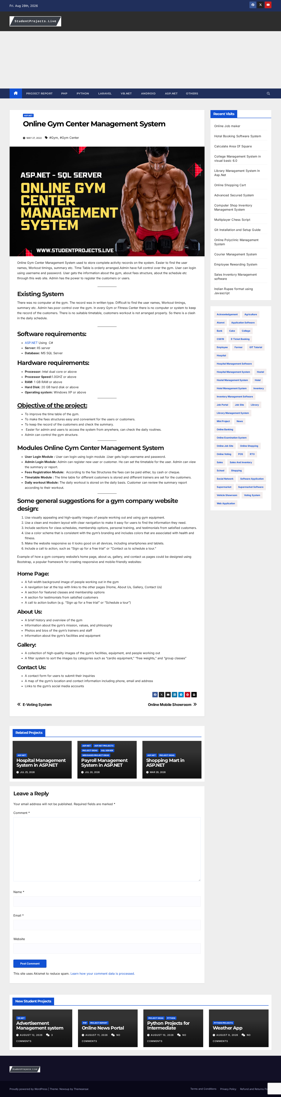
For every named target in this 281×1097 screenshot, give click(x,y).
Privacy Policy (228, 1089)
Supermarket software (250, 487)
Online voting (224, 454)
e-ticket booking (240, 339)
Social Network (225, 478)
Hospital (221, 355)
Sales (220, 462)
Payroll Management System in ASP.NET (104, 763)
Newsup (64, 1089)
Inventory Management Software (235, 396)
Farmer (239, 347)
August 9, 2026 (227, 1035)
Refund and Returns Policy (255, 1089)
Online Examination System (232, 437)
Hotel (258, 380)
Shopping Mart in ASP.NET (165, 763)
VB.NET (126, 93)
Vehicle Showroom (227, 495)
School (220, 470)
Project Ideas (89, 750)
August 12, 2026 (31, 1035)
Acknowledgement (227, 314)
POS (240, 454)
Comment (21, 813)
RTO (252, 454)
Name (18, 892)
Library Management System (233, 413)
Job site (239, 404)
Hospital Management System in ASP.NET (41, 763)
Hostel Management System (232, 380)
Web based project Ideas (95, 755)
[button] (268, 93)
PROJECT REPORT (39, 93)
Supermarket (224, 487)
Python (171, 1018)
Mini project (223, 421)
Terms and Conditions (203, 1088)
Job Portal (222, 404)
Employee (222, 347)
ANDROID (148, 93)
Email (18, 915)
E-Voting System (37, 704)
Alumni (220, 322)
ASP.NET (171, 93)
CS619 (220, 339)
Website (19, 939)
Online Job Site (225, 445)
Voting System (252, 495)
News (240, 421)
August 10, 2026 (163, 1035)
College (246, 330)
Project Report (98, 1023)
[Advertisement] (140, 60)
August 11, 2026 (97, 1035)
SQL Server (107, 750)
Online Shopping (249, 445)
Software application (252, 478)
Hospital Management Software (234, 363)
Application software (243, 322)
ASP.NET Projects (104, 746)
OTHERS (192, 93)
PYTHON (82, 93)
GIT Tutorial (255, 347)
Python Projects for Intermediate (168, 1025)
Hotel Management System (232, 388)
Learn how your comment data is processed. (103, 973)
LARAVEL (104, 93)
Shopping (236, 470)
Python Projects (223, 1023)
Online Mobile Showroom (170, 704)
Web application (226, 503)
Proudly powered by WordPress (29, 1089)
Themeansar (81, 1089)
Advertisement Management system (39, 1025)
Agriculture (250, 314)
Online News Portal (103, 1028)
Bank (219, 330)
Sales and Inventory (241, 462)
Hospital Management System (233, 371)
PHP (64, 93)
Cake (232, 330)
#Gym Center (69, 138)
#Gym (53, 138)
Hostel (260, 371)
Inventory (258, 388)
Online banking (225, 429)
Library (255, 404)
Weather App (227, 1028)
